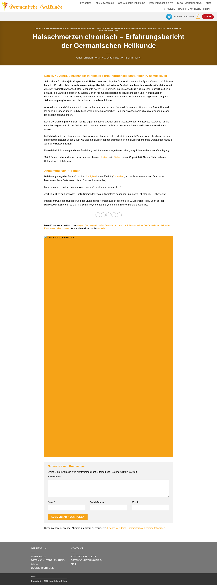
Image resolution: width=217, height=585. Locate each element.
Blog (33, 577)
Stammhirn (118, 176)
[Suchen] (214, 9)
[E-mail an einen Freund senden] (108, 214)
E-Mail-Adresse (98, 502)
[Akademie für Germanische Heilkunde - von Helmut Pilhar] (32, 6)
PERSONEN (85, 3)
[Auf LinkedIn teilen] (119, 214)
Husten (103, 157)
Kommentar (54, 476)
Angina (39, 28)
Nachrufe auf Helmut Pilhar (194, 9)
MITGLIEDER (170, 9)
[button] (187, 17)
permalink (101, 228)
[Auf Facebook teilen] (98, 214)
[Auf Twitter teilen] (103, 214)
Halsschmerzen (108, 30)
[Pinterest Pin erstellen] (113, 214)
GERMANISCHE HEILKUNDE (131, 3)
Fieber (117, 157)
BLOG (180, 3)
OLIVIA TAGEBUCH (105, 3)
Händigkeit (90, 176)
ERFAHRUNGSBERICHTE (161, 3)
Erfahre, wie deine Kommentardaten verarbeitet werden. (136, 528)
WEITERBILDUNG (193, 3)
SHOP (209, 3)
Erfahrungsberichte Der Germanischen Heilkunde (74, 28)
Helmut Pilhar (133, 58)
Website (136, 502)
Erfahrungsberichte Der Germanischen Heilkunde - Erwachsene (143, 28)
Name (51, 502)
